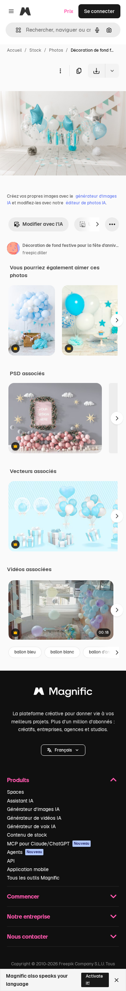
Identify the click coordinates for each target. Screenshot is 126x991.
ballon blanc (62, 652)
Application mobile (28, 869)
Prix (69, 11)
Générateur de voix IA (31, 826)
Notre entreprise (28, 916)
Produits (18, 780)
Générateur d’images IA (33, 809)
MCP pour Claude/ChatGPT (48, 843)
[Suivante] (97, 224)
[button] (63, 750)
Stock (35, 50)
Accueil (14, 50)
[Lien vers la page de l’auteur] (13, 249)
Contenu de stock (27, 835)
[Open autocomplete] (15, 30)
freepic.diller (34, 253)
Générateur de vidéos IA (34, 818)
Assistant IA (20, 801)
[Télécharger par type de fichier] (112, 71)
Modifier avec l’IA (42, 224)
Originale (46, 94)
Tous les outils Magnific (33, 878)
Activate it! (94, 979)
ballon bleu (25, 652)
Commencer (23, 896)
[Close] (116, 980)
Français (63, 750)
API (11, 861)
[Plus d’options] (60, 71)
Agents (24, 852)
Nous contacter (27, 936)
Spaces (15, 792)
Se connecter (99, 11)
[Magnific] (63, 693)
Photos (56, 50)
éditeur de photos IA (86, 203)
